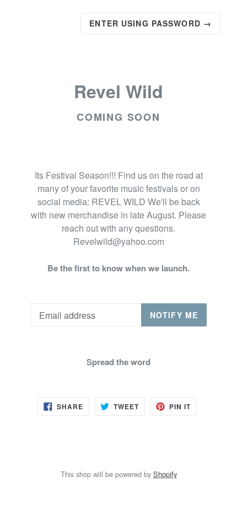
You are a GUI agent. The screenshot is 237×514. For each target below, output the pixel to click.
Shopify (165, 474)
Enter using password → (150, 23)
